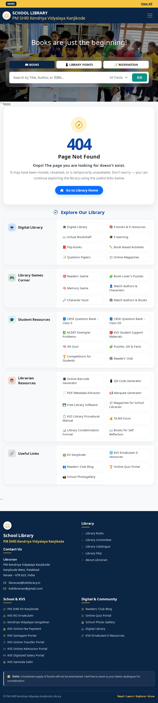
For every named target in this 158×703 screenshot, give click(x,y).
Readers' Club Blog (99, 609)
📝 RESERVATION (126, 65)
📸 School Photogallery (79, 477)
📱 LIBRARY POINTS (79, 65)
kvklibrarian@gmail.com (26, 588)
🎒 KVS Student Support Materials (126, 334)
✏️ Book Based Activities (126, 247)
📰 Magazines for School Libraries (126, 405)
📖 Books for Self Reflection (121, 432)
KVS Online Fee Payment (24, 629)
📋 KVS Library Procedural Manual (81, 418)
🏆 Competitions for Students (77, 358)
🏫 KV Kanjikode (74, 455)
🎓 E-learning (118, 237)
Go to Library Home (81, 190)
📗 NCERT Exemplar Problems (77, 334)
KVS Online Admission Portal (27, 649)
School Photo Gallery (100, 622)
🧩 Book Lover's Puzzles (126, 276)
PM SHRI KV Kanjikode (22, 609)
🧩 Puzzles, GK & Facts (125, 346)
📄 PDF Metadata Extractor (81, 393)
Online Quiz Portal (98, 615)
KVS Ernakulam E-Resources (105, 635)
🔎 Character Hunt (75, 300)
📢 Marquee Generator (125, 393)
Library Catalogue (98, 546)
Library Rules (95, 533)
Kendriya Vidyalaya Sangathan (28, 622)
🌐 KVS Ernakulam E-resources (124, 454)
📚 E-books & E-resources (127, 227)
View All (146, 4)
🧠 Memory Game (75, 288)
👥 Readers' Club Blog (78, 466)
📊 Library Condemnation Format (81, 432)
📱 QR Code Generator (125, 381)
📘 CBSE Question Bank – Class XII (127, 321)
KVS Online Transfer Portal (25, 642)
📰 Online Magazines (124, 257)
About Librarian (96, 560)
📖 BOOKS (32, 65)
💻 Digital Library (75, 227)
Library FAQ (94, 553)
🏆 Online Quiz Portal (124, 466)
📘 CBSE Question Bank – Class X (80, 321)
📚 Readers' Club (121, 358)
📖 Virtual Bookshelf (77, 237)
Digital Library (95, 629)
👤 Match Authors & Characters (123, 288)
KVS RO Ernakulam (20, 615)
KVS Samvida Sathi (20, 662)
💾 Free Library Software (80, 405)
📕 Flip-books (72, 247)
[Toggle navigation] (150, 15)
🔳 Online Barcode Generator (76, 381)
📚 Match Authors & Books (128, 300)
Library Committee (98, 540)
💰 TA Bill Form (120, 418)
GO (139, 77)
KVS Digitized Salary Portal (25, 655)
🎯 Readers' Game (75, 276)
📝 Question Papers (77, 257)
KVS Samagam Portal (21, 635)
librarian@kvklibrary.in (24, 583)
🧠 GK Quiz (71, 346)
